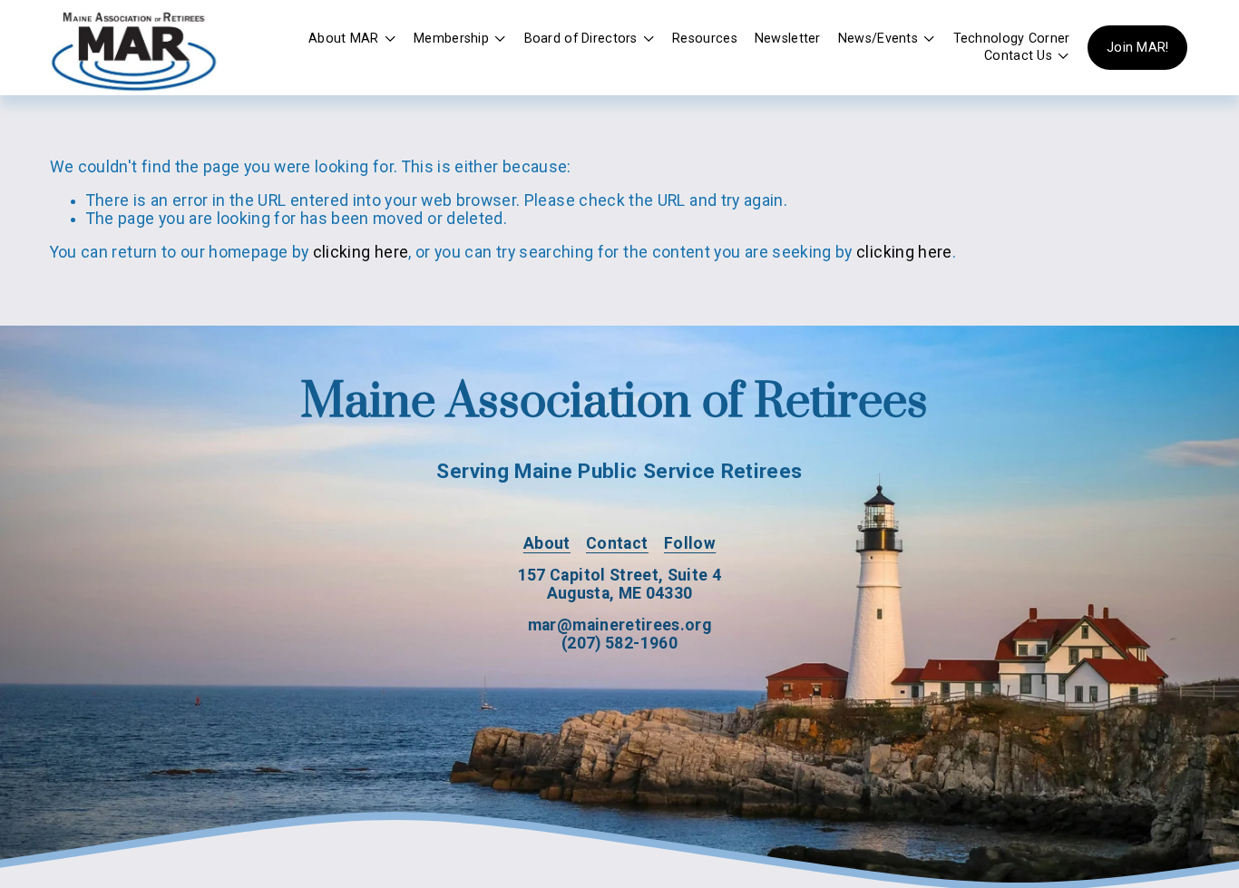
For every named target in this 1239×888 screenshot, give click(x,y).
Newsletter (788, 38)
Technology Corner (1011, 38)
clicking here (361, 252)
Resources (704, 38)
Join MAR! (1138, 47)
